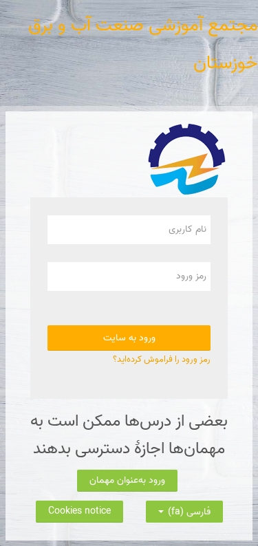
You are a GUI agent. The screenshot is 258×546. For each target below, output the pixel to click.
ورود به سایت (129, 338)
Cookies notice (79, 511)
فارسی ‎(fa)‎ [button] (188, 508)
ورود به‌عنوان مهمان (127, 480)
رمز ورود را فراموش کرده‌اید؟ (162, 359)
